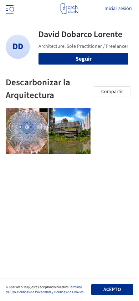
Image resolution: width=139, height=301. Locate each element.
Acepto (112, 289)
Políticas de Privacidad (34, 292)
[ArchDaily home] (69, 8)
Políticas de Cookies (68, 292)
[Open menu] (9, 9)
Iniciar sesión (118, 8)
